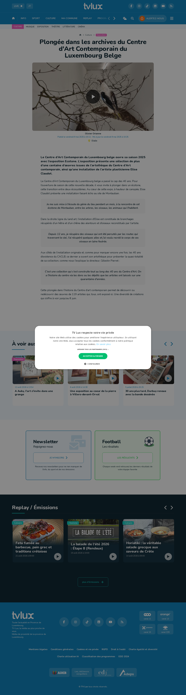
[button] (93, 349)
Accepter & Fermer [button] (93, 356)
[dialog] (93, 347)
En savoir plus (103, 344)
